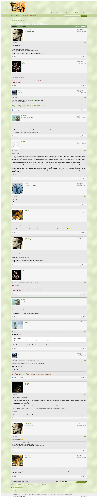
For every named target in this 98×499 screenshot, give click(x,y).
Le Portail (26, 494)
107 (38, 24)
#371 (85, 331)
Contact (21, 494)
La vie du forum (38, 19)
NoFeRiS (23, 115)
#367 (85, 222)
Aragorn (27, 30)
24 (28, 24)
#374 (85, 436)
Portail (52, 12)
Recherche (59, 12)
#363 (85, 97)
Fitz (26, 183)
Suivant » (42, 24)
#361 (85, 42)
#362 (85, 74)
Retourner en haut (32, 494)
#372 (85, 360)
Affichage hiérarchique (80, 26)
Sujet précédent (16, 481)
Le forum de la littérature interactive (26, 19)
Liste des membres (69, 12)
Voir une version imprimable (18, 487)
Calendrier (79, 12)
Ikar (26, 322)
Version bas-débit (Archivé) (43, 494)
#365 (85, 150)
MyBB (14, 496)
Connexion (25, 15)
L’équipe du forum (15, 494)
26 (32, 24)
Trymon (27, 383)
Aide (86, 12)
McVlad (23, 141)
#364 (85, 123)
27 (34, 24)
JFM (19, 91)
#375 (85, 468)
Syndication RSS (68, 494)
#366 (85, 196)
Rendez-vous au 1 (15, 19)
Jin (23, 62)
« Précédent (19, 24)
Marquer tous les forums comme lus (57, 494)
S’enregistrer (32, 15)
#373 (85, 394)
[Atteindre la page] (45, 24)
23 (25, 24)
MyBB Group (24, 496)
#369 (85, 282)
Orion (26, 210)
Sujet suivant (25, 481)
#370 (85, 306)
